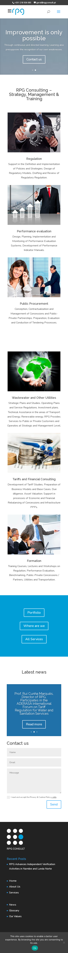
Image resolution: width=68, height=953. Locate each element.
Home (13, 881)
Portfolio (34, 612)
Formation (34, 561)
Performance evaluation (34, 231)
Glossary (14, 910)
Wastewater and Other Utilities (34, 397)
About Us (14, 886)
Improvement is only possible (34, 35)
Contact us (34, 59)
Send (54, 804)
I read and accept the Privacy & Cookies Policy (33, 797)
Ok (34, 948)
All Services (34, 639)
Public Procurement (34, 303)
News (12, 905)
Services (14, 892)
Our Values (15, 916)
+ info (53, 797)
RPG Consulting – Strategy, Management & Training (34, 94)
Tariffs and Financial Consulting (34, 479)
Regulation (34, 158)
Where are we (34, 626)
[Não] (64, 942)
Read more (34, 724)
